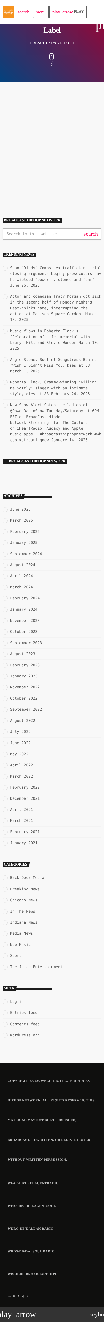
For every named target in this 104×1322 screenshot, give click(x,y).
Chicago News (23, 900)
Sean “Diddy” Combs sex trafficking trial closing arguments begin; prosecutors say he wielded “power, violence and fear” (55, 274)
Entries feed (23, 1012)
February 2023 (25, 665)
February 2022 (25, 787)
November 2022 (25, 687)
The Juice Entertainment (36, 967)
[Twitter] (19, 1295)
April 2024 (21, 576)
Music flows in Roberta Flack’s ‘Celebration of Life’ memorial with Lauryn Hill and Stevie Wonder (50, 337)
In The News (19, 161)
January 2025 (23, 542)
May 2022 (19, 754)
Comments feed (25, 1024)
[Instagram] (23, 1295)
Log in (17, 1001)
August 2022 (22, 720)
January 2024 (23, 609)
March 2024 (21, 587)
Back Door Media (27, 877)
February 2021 (25, 832)
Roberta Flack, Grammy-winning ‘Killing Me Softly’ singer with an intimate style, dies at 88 (53, 388)
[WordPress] (14, 1295)
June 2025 (20, 509)
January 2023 (23, 676)
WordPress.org (25, 1035)
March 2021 (21, 820)
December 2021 (25, 798)
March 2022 (21, 776)
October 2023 (23, 631)
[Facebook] (28, 1295)
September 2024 (26, 554)
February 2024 (25, 598)
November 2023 (25, 620)
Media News (21, 933)
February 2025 (25, 531)
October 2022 (23, 698)
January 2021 (23, 843)
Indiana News (23, 922)
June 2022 (20, 743)
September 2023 (26, 643)
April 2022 (21, 765)
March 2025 (21, 520)
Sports (17, 955)
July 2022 (20, 731)
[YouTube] (9, 1295)
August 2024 (22, 565)
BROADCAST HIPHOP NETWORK (37, 461)
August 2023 (22, 654)
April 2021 (21, 809)
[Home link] (8, 12)
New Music (20, 944)
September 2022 (26, 709)
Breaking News (25, 889)
